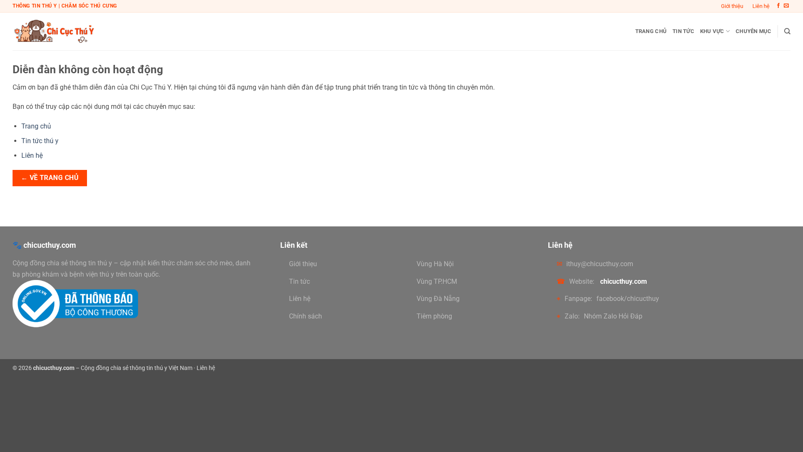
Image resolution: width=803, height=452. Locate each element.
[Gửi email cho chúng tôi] (786, 6)
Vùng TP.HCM (437, 281)
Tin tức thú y (40, 141)
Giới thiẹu (303, 264)
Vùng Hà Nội (435, 264)
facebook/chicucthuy (627, 299)
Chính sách (305, 316)
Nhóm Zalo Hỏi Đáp (613, 316)
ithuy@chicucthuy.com (599, 264)
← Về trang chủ (50, 178)
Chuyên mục (754, 31)
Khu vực (712, 31)
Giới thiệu (732, 6)
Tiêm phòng (434, 316)
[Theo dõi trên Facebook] (778, 6)
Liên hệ (761, 6)
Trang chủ (651, 31)
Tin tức (683, 31)
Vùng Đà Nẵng (438, 299)
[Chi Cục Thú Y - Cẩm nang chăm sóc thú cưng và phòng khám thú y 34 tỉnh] (54, 31)
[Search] (787, 31)
